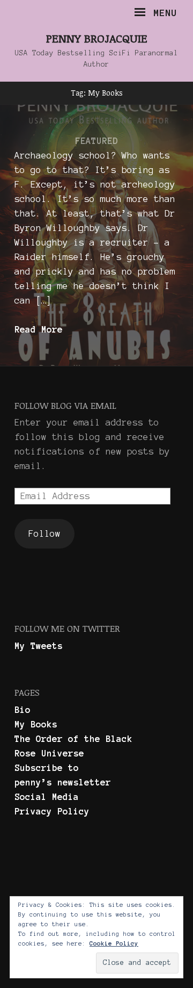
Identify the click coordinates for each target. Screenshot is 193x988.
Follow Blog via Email (65, 405)
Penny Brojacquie (96, 38)
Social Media (46, 797)
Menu (162, 13)
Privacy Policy (52, 811)
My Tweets (38, 646)
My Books (35, 724)
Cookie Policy (114, 943)
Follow (44, 533)
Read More (38, 329)
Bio (22, 710)
